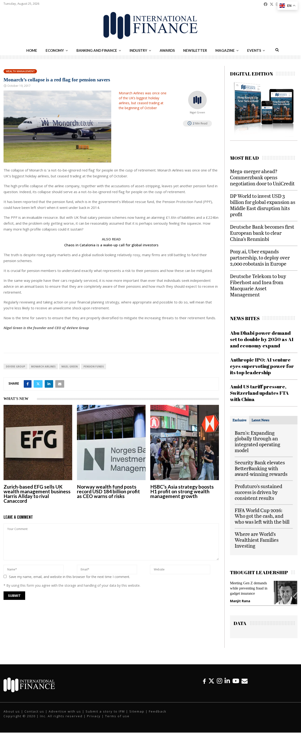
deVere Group (15, 366)
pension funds (93, 366)
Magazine (225, 50)
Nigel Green (69, 366)
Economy (55, 50)
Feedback (157, 715)
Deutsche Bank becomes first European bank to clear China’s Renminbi (262, 232)
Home (31, 50)
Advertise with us (65, 715)
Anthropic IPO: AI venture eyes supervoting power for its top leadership (262, 366)
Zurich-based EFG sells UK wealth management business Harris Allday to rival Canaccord (37, 494)
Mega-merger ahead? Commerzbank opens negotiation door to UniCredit (262, 177)
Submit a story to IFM (105, 715)
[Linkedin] (227, 685)
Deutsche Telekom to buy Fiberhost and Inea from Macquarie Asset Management (258, 285)
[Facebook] (204, 685)
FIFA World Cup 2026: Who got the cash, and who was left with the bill (262, 516)
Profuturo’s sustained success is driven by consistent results (258, 492)
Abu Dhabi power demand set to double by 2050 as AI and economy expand (261, 339)
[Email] (245, 685)
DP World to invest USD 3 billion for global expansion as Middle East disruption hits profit (262, 205)
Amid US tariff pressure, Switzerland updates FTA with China (259, 393)
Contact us (34, 715)
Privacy (94, 720)
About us (12, 715)
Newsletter (195, 50)
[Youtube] (235, 685)
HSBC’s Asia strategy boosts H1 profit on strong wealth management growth (182, 491)
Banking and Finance (96, 50)
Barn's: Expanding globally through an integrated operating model (257, 441)
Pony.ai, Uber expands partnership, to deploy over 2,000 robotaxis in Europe (260, 257)
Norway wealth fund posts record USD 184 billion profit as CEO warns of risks (108, 491)
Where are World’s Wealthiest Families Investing (256, 539)
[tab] (239, 420)
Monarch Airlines (43, 366)
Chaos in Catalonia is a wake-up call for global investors (111, 245)
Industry (138, 50)
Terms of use (117, 720)
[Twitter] (211, 685)
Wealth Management (20, 71)
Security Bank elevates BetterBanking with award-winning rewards (261, 468)
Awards (167, 50)
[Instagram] (219, 685)
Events (254, 50)
